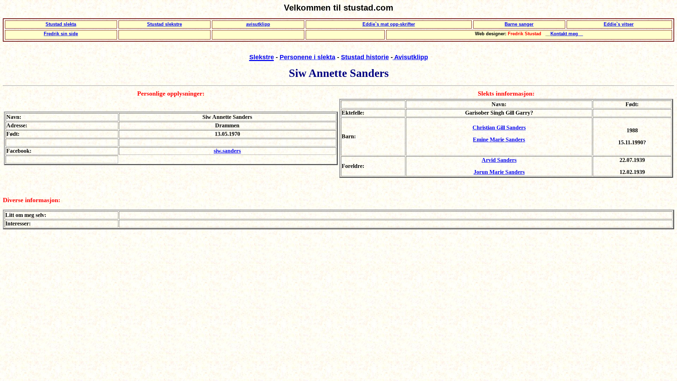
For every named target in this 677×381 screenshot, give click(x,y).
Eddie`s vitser (619, 24)
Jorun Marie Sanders (499, 172)
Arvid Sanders (499, 160)
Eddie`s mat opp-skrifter (388, 24)
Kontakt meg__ (566, 33)
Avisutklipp (410, 57)
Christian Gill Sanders (499, 128)
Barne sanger (519, 24)
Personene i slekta (307, 57)
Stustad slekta (60, 24)
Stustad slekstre (164, 24)
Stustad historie (365, 57)
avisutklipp (258, 24)
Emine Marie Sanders (499, 140)
